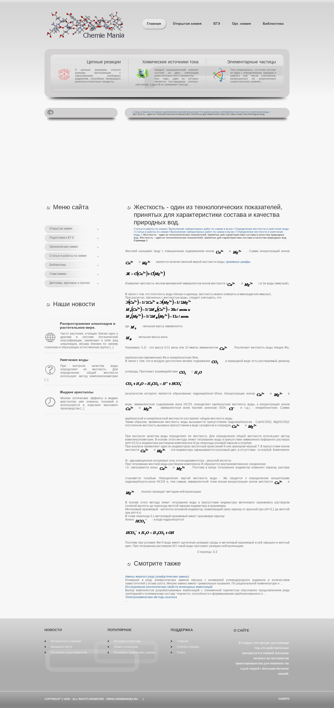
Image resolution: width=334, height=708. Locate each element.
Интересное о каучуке (66, 641)
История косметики (127, 641)
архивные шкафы (238, 262)
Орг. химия (241, 23)
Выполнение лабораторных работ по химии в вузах (191, 112)
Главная (154, 23)
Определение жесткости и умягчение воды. (245, 112)
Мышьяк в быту (61, 647)
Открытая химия (187, 23)
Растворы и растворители (69, 652)
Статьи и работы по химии (147, 112)
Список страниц (188, 647)
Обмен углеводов (126, 647)
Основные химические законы (135, 652)
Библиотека (273, 23)
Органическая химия (63, 246)
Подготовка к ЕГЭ (61, 237)
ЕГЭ (216, 23)
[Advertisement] (167, 162)
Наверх (283, 698)
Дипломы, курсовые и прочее (69, 283)
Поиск (181, 652)
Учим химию (57, 274)
